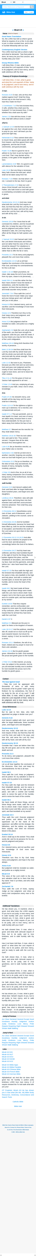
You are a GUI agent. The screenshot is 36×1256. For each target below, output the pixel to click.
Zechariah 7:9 (7, 886)
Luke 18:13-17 (7, 629)
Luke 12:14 (6, 710)
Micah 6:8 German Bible (11, 1074)
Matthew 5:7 (6, 429)
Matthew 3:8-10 (8, 343)
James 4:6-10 (7, 651)
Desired (20, 1019)
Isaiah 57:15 (6, 571)
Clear (7, 1019)
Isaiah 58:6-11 (7, 280)
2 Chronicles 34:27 (9, 551)
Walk (9, 1028)
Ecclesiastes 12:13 (9, 261)
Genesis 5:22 (7, 487)
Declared (13, 1019)
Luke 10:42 (6, 170)
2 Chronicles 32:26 (9, 522)
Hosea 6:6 (6, 304)
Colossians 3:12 (8, 461)
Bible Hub (18, 1106)
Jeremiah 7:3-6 (7, 293)
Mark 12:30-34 (7, 349)
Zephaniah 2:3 (7, 330)
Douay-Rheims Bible (10, 63)
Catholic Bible (18, 1102)
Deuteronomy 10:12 (10, 728)
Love (19, 1024)
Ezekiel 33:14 (7, 834)
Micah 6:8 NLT (7, 1054)
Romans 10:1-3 (8, 643)
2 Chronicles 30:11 (9, 511)
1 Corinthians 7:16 (9, 106)
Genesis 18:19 (7, 222)
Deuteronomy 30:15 (10, 743)
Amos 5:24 (6, 322)
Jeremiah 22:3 (7, 815)
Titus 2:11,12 (7, 378)
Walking (15, 1028)
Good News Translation (11, 36)
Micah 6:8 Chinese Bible (11, 1069)
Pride (32, 1024)
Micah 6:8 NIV (7, 1052)
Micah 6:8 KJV (7, 1061)
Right (18, 1026)
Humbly (14, 1021)
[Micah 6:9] (33, 562)
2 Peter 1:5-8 (7, 384)
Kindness (11, 1024)
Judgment (23, 1021)
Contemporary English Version (14, 50)
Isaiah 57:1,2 (7, 414)
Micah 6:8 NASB (8, 1059)
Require (5, 1026)
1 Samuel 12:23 (8, 127)
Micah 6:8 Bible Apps (10, 1065)
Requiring (12, 1026)
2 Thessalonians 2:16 (10, 185)
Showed (31, 1026)
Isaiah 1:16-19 (7, 272)
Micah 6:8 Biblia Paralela (11, 1067)
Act (3, 1019)
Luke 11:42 (6, 363)
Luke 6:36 (6, 447)
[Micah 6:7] (2, 562)
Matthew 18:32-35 (9, 436)
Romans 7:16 (7, 179)
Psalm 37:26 (7, 397)
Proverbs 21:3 (7, 255)
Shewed (24, 1026)
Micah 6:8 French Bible (11, 1072)
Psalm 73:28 (7, 151)
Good (32, 1019)
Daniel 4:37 (6, 619)
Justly (4, 1024)
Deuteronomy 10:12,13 (10, 202)
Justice (31, 1021)
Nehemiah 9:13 (8, 138)
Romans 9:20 (7, 95)
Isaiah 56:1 (6, 772)
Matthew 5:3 (6, 623)
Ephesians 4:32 (8, 453)
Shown (4, 1028)
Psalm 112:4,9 (7, 405)
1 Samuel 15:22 (8, 239)
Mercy (25, 1024)
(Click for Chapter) (12, 33)
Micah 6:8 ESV (7, 1057)
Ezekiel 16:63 (7, 604)
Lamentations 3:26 (9, 164)
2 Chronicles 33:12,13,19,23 (13, 537)
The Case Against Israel (10, 682)
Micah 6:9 (6, 874)
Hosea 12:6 (6, 313)
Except (26, 1019)
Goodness (6, 1021)
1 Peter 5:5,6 (7, 662)
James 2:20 (6, 117)
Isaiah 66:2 (6, 588)
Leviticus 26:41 (7, 498)
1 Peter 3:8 (6, 472)
